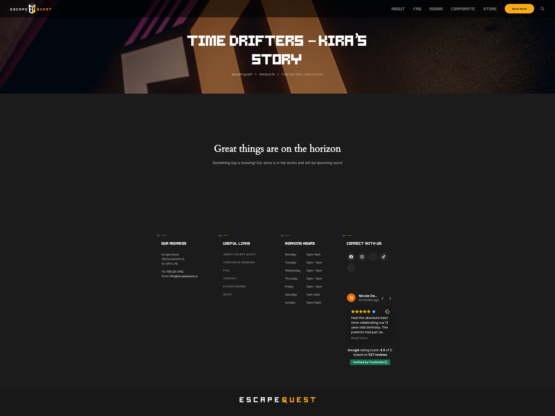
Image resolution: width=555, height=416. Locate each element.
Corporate (463, 8)
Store (490, 8)
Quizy (228, 294)
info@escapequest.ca (184, 276)
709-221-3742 (174, 271)
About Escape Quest (239, 254)
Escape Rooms (234, 286)
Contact (230, 278)
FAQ (417, 8)
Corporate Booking (239, 262)
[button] (390, 298)
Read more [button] (359, 338)
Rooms (436, 8)
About (398, 8)
